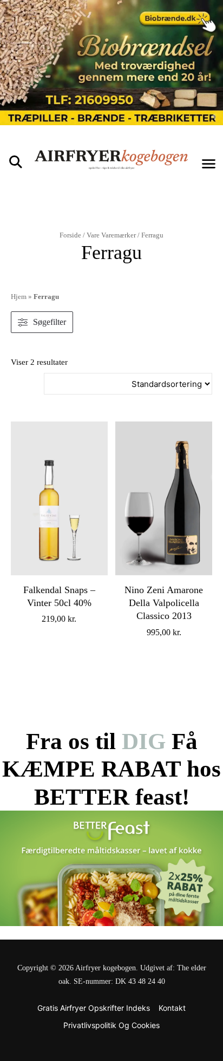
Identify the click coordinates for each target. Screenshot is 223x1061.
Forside (70, 235)
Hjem (19, 297)
